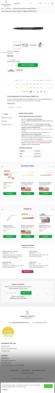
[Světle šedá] (23, 80)
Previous (3, 166)
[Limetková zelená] (23, 87)
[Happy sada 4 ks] (41, 91)
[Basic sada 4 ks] (34, 91)
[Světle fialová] (51, 80)
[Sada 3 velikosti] (30, 91)
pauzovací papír (36, 144)
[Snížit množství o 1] (9, 65)
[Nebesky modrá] (34, 80)
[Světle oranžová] (44, 84)
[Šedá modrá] (27, 80)
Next (53, 166)
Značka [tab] (6, 124)
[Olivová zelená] (34, 87)
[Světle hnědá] (41, 84)
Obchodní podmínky (5, 346)
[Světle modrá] (30, 80)
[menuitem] (17, 3)
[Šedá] (20, 80)
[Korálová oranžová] (48, 84)
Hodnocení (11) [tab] (6, 118)
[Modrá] (37, 80)
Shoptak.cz (34, 380)
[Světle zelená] (27, 87)
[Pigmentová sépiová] (27, 91)
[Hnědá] (34, 84)
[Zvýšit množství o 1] (16, 65)
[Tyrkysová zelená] (37, 87)
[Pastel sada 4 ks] (37, 91)
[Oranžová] (51, 84)
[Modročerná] (41, 80)
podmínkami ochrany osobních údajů (18, 298)
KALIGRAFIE (37, 151)
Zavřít (50, 111)
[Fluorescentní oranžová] (20, 91)
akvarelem (39, 139)
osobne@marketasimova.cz (20, 322)
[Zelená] (30, 87)
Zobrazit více (27, 271)
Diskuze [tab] (4, 121)
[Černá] (16, 80)
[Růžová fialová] (16, 84)
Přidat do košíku (27, 65)
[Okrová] (16, 87)
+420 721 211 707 (41, 322)
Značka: (10, 52)
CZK (40, 3)
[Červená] (30, 84)
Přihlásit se (26, 292)
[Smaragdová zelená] (41, 87)
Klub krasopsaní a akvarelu (27, 373)
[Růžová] (23, 84)
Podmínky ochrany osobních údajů (9, 348)
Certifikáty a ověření (5, 350)
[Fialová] (48, 80)
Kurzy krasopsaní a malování (38, 370)
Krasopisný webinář (25, 370)
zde (24, 386)
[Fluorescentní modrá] (51, 87)
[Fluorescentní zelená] (48, 87)
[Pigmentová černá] (23, 91)
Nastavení (5, 389)
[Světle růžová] (20, 84)
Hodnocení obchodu (27, 245)
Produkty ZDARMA (14, 370)
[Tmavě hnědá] (37, 84)
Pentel (38, 100)
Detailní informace (11, 103)
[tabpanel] (45, 182)
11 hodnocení (16, 51)
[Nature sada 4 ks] (44, 91)
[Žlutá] (20, 87)
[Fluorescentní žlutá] (44, 87)
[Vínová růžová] (27, 84)
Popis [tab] (6, 114)
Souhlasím (48, 386)
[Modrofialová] (44, 80)
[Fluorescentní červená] (16, 91)
